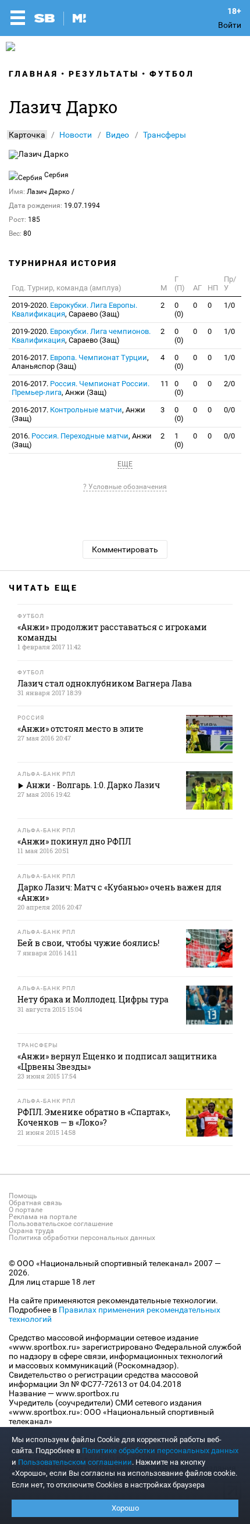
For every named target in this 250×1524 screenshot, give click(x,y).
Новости (75, 134)
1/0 (229, 305)
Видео (117, 134)
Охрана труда (31, 1230)
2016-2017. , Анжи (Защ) (80, 388)
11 (164, 383)
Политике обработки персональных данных (160, 1450)
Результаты (104, 73)
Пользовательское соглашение (61, 1223)
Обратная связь (35, 1202)
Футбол (171, 73)
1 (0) (179, 440)
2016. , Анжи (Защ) (82, 440)
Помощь (23, 1195)
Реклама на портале (43, 1216)
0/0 (229, 409)
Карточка (27, 134)
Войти (229, 25)
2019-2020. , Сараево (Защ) (74, 309)
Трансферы (164, 134)
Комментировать (125, 549)
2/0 (229, 383)
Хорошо (125, 1508)
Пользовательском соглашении (75, 1462)
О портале (25, 1209)
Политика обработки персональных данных (82, 1237)
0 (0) (179, 309)
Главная (33, 73)
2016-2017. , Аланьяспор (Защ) (80, 362)
